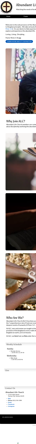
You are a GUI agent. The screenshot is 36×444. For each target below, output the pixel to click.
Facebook (11, 404)
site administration (7, 417)
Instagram (11, 406)
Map (9, 398)
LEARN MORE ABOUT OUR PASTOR (19, 41)
